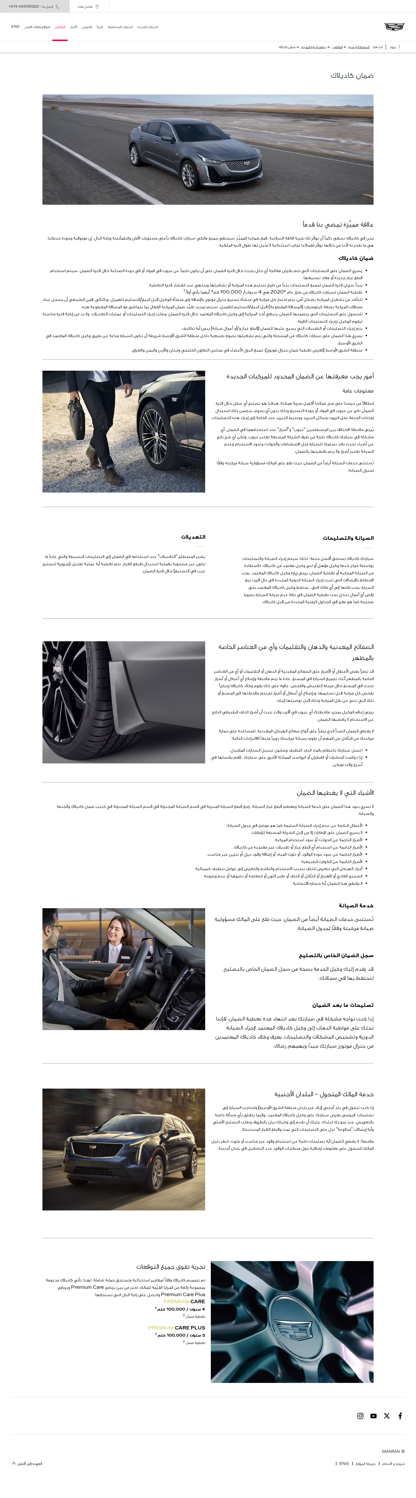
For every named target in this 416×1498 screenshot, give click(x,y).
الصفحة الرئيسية (358, 47)
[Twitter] (386, 1415)
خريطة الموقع (366, 1463)
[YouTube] (373, 1415)
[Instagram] (360, 1415)
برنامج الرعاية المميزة (313, 47)
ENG (344, 1463)
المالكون (337, 47)
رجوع (393, 47)
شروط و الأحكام (393, 1463)
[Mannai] (394, 27)
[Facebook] (400, 1415)
